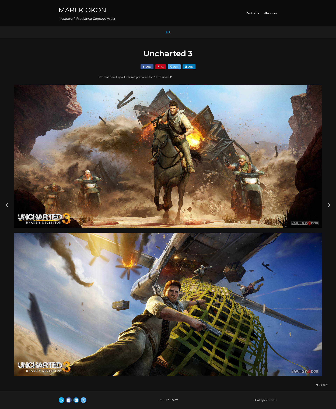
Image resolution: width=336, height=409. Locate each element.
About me (270, 13)
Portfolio (253, 13)
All (168, 32)
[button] (321, 384)
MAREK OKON (82, 10)
